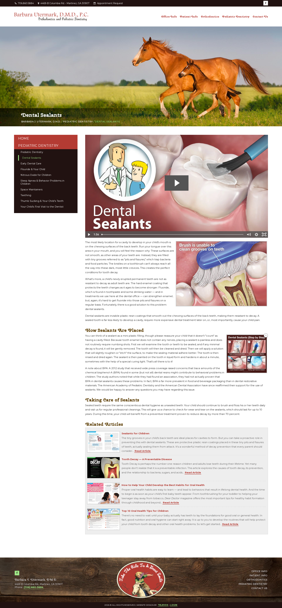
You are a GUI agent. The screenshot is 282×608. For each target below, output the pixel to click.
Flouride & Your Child (33, 169)
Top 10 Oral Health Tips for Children (145, 510)
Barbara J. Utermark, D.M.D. (41, 121)
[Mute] (249, 234)
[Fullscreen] (264, 234)
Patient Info (258, 575)
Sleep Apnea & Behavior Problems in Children (42, 182)
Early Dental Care (31, 163)
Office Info (259, 571)
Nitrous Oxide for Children (36, 175)
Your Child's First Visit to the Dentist (42, 206)
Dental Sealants (31, 157)
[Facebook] (265, 3)
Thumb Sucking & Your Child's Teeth (42, 201)
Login (173, 605)
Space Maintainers (31, 189)
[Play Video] (89, 234)
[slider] (172, 234)
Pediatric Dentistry (78, 121)
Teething (26, 195)
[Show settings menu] (256, 234)
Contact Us (259, 588)
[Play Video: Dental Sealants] (176, 183)
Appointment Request (109, 3)
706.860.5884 (26, 3)
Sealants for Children (135, 433)
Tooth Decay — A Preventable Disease (147, 459)
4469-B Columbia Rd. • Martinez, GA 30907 (64, 3)
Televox (163, 605)
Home (23, 138)
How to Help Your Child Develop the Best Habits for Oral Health (163, 485)
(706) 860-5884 (33, 587)
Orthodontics (257, 579)
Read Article (143, 450)
